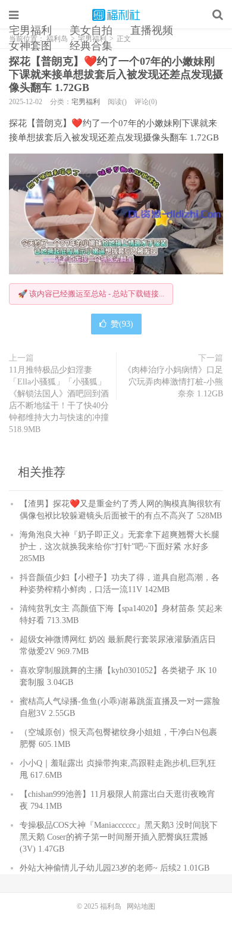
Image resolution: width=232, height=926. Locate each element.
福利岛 (116, 15)
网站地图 (141, 906)
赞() (122, 324)
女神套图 (30, 46)
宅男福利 (30, 30)
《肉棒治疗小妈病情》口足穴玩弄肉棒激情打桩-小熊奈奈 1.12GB (173, 381)
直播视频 (151, 30)
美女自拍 (91, 30)
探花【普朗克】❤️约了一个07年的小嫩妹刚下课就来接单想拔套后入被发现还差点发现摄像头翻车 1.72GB (116, 74)
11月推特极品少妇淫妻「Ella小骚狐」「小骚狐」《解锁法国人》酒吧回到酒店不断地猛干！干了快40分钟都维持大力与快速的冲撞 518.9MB (59, 399)
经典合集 (91, 46)
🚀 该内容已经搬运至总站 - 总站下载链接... (91, 293)
